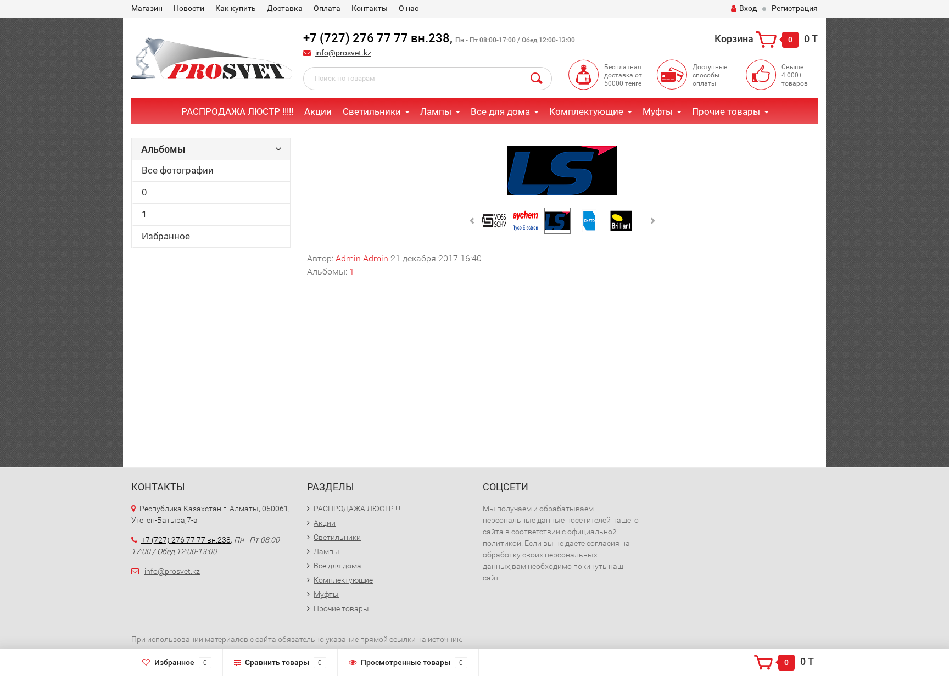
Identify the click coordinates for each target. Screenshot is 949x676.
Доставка (285, 8)
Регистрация (795, 8)
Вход (748, 8)
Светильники (372, 111)
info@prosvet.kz (343, 52)
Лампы (435, 111)
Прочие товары (726, 111)
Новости (189, 8)
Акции (318, 111)
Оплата (327, 8)
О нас (408, 8)
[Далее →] (562, 170)
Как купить (235, 8)
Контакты (369, 8)
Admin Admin (362, 258)
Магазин (147, 8)
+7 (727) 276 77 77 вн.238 (376, 38)
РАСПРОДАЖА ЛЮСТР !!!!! (237, 111)
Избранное (166, 236)
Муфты (658, 111)
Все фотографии (178, 170)
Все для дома (500, 111)
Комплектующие (586, 111)
